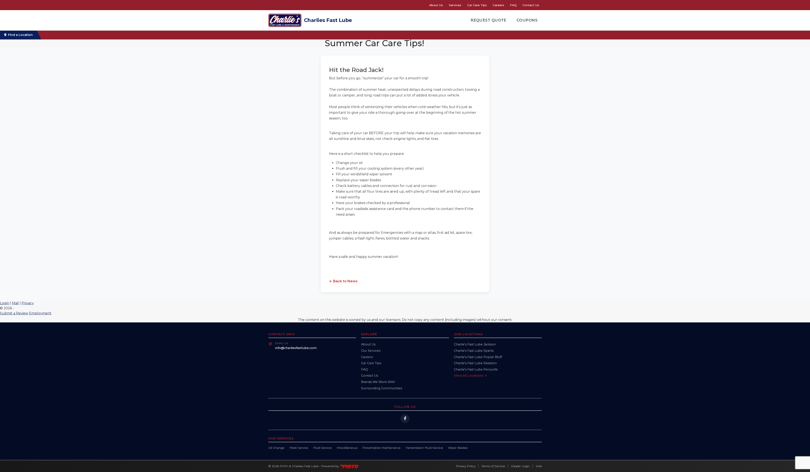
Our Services (370, 351)
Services (455, 5)
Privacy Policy (465, 466)
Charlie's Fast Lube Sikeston (475, 363)
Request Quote (488, 20)
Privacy (28, 303)
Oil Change (276, 447)
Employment (40, 313)
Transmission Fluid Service (424, 447)
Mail (15, 303)
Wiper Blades (457, 447)
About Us (436, 5)
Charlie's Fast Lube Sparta (474, 351)
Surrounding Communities (381, 388)
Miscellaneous (347, 447)
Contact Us (530, 5)
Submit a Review (14, 313)
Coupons (527, 20)
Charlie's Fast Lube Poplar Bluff (478, 357)
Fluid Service (322, 447)
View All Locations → (470, 375)
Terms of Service (493, 466)
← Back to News (343, 281)
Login (4, 303)
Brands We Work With (378, 382)
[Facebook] (405, 418)
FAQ (513, 5)
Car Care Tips (477, 5)
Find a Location (20, 35)
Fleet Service (298, 447)
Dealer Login (520, 466)
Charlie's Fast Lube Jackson (475, 344)
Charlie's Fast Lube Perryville (476, 369)
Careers (498, 5)
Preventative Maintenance (381, 447)
